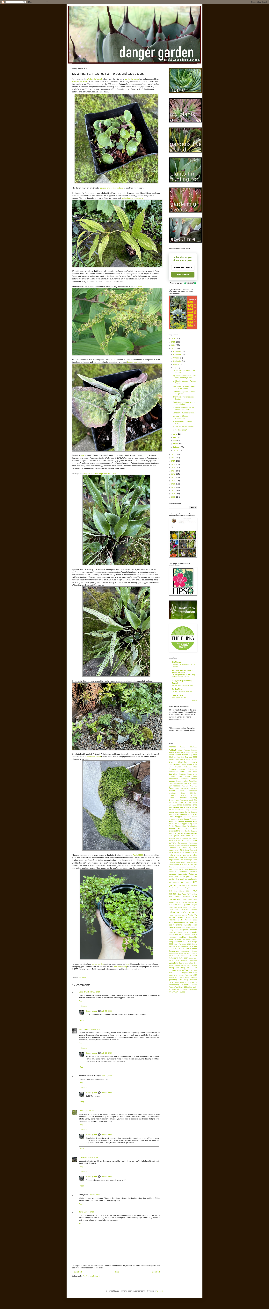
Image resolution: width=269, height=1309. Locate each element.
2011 (173, 490)
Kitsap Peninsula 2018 (189, 862)
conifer (179, 776)
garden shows (183, 833)
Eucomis (172, 798)
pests (180, 920)
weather (193, 982)
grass (195, 838)
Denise (81, 1111)
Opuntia (186, 905)
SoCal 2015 (179, 956)
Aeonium (172, 747)
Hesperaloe (185, 845)
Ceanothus (173, 774)
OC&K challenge (188, 902)
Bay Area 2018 (179, 757)
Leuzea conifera (133, 362)
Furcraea (194, 810)
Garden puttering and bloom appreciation (183, 403)
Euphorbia (183, 798)
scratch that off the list (177, 949)
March (175, 444)
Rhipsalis (178, 939)
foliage (182, 807)
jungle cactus (174, 860)
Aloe (180, 750)
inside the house (176, 857)
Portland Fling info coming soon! (182, 691)
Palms (180, 917)
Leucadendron (192, 867)
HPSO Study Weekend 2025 (185, 852)
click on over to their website (111, 188)
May (175, 437)
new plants (82, 977)
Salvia (185, 942)
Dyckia (171, 788)
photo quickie (182, 922)
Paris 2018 (191, 917)
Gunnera (172, 843)
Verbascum (184, 977)
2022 (173, 455)
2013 (173, 484)
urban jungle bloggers (176, 975)
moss (176, 877)
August (176, 364)
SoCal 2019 (173, 958)
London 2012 (178, 869)
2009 (173, 497)
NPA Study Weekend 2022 (183, 897)
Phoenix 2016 (191, 920)
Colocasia (173, 776)
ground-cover (192, 841)
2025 (173, 342)
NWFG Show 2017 (189, 900)
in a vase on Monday (187, 855)
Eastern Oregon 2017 (182, 788)
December (177, 351)
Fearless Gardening (183, 805)
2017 (173, 471)
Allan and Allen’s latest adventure (183, 685)
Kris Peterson (84, 1029)
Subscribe (183, 274)
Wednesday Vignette (179, 985)
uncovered (176, 973)
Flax (170, 807)
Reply (81, 1001)
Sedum (189, 949)
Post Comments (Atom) (91, 1276)
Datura (171, 783)
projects (193, 932)
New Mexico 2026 (182, 891)
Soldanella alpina (132, 79)
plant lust (179, 927)
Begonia (171, 759)
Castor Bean (192, 771)
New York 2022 (184, 894)
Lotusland (193, 869)
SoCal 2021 (183, 958)
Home (116, 1272)
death (176, 783)
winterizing (175, 989)
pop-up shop (183, 932)
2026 (173, 339)
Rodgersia (186, 939)
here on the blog (120, 967)
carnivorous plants (177, 772)
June (175, 434)
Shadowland (185, 951)
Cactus (178, 767)
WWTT (176, 992)
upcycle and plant (189, 973)
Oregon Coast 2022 (184, 907)
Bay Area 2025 (191, 757)
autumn (171, 755)
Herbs (178, 845)
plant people (186, 927)
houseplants (173, 850)
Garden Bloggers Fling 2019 (180, 826)
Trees (186, 970)
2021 (173, 458)
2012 (173, 487)
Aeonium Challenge (188, 747)
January (176, 450)
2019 (173, 464)
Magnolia (172, 871)
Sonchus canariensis (189, 960)
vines (187, 982)
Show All (194, 700)
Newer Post (77, 1272)
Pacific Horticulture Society (178, 915)
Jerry (81, 1212)
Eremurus (183, 795)
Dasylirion (193, 781)
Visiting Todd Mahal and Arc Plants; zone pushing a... (183, 409)
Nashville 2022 (184, 885)
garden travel (179, 836)
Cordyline (185, 779)
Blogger (160, 1291)
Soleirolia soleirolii (93, 756)
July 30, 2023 (89, 1212)
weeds (194, 985)
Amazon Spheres (190, 750)
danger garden (98, 964)
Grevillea (181, 841)
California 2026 (190, 767)
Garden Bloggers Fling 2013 (180, 817)
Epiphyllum (193, 793)
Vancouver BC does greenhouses (180, 417)
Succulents (173, 963)
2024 (173, 345)
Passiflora (172, 920)
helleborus (172, 845)
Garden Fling (177, 689)
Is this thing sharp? (180, 430)
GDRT (188, 836)
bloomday (182, 762)
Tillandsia (180, 970)
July (175, 368)
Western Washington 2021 (178, 987)
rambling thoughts (188, 937)
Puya (181, 934)
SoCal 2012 (188, 953)
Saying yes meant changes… (184, 427)
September (177, 361)
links (170, 869)
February (177, 447)
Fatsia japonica (184, 802)
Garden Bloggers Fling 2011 (185, 814)
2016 (173, 474)
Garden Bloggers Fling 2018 (185, 824)
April (175, 441)
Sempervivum (174, 951)
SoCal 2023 (193, 958)
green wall (173, 840)
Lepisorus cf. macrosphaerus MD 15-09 (100, 473)
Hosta (195, 848)
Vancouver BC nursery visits (183, 413)
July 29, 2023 (106, 1011)
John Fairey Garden (190, 857)
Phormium (173, 922)
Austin (177, 752)
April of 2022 (138, 855)
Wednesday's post (94, 79)
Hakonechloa (182, 843)
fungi (187, 810)
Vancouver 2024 (191, 975)
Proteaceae (173, 935)
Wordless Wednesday (189, 989)
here (140, 287)
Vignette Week (179, 982)
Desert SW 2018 (184, 784)
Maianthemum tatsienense (132, 198)
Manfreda (193, 871)
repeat (171, 939)
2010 (173, 494)
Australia (194, 752)
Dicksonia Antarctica (189, 786)
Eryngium (193, 795)
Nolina (194, 894)
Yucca (182, 992)
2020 (173, 461)
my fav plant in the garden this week (183, 877)
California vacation (177, 769)
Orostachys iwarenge (189, 909)
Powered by (176, 283)
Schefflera (193, 946)
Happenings (193, 843)
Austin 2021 (185, 752)
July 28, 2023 (95, 992)
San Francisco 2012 (182, 944)
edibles (182, 790)
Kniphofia (172, 864)
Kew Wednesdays (186, 860)
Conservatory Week (190, 776)
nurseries (174, 899)
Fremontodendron (178, 810)
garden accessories (176, 812)
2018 (173, 468)
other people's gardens (183, 912)
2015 (173, 477)
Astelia (171, 752)
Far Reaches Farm (79, 81)
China (195, 774)
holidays (193, 845)
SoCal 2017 (191, 956)
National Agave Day (181, 888)
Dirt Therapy (177, 662)
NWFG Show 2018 (175, 902)
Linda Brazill (84, 992)
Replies (84, 1006)
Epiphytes (172, 795)
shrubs (194, 951)
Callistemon (192, 769)
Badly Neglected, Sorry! (180, 697)
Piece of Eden (177, 695)
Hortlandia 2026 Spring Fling (180, 848)
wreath (171, 992)
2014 (173, 481)
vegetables (173, 977)
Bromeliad (173, 764)
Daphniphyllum (182, 781)
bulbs (170, 767)
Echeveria (193, 788)
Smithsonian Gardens (176, 953)
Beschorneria (180, 759)
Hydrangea (172, 855)
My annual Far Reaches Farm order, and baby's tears (184, 377)
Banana (185, 755)
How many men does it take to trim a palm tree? (184, 387)
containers (173, 779)
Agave (173, 749)
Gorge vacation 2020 (184, 838)
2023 (173, 349)
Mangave (172, 874)
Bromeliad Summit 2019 (187, 764)
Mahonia (183, 871)
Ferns (194, 805)
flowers (176, 807)
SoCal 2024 (174, 960)
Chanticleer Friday (185, 774)
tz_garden (83, 1158)
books (194, 762)
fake (177, 800)
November (177, 355)
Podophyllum (184, 930)
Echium (172, 790)
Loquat (186, 869)
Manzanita (182, 874)
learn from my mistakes (184, 864)
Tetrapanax (174, 968)
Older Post (156, 1272)
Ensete (183, 793)
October (176, 358)
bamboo (178, 755)
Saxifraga (184, 946)
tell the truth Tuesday (189, 965)
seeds (194, 949)
